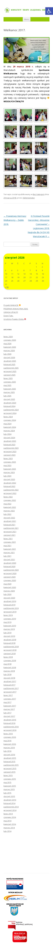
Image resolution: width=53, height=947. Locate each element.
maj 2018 (7, 664)
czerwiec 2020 (10, 580)
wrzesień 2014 (10, 810)
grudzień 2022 (10, 483)
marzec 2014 (9, 827)
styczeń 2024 (9, 437)
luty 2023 (7, 476)
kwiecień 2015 (10, 786)
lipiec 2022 (8, 496)
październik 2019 (11, 608)
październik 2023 (11, 448)
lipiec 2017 (8, 695)
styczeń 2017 (9, 716)
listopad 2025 (9, 364)
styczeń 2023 (9, 479)
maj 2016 (7, 740)
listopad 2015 (9, 761)
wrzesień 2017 (10, 692)
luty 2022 (7, 514)
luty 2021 (7, 556)
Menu (26, 19)
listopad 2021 (9, 524)
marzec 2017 (9, 709)
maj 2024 (7, 423)
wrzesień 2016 (10, 730)
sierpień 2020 (9, 577)
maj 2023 (7, 465)
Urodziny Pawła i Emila (14, 319)
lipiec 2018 (8, 657)
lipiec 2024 (8, 416)
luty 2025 (7, 395)
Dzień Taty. (8, 315)
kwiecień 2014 (10, 824)
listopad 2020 (9, 566)
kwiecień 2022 (10, 507)
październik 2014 (11, 806)
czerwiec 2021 (10, 542)
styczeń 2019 (9, 636)
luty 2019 (7, 632)
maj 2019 (7, 622)
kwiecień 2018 (10, 667)
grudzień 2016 (10, 719)
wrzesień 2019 (10, 611)
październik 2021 (11, 528)
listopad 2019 (9, 604)
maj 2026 (7, 343)
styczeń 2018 (9, 678)
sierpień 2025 (9, 375)
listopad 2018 (9, 643)
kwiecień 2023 (10, 469)
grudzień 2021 (10, 521)
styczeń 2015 (9, 796)
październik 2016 (11, 726)
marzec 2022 (9, 510)
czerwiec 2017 (10, 699)
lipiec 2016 (8, 733)
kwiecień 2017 (10, 705)
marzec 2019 (9, 629)
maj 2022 (7, 503)
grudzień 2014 (10, 800)
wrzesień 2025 (10, 371)
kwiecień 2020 (10, 587)
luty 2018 (7, 674)
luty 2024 (7, 434)
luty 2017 (7, 712)
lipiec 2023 (8, 458)
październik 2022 (11, 490)
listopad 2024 (9, 406)
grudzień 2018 (10, 639)
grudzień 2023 (10, 441)
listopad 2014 (9, 803)
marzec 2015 (9, 789)
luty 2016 (7, 751)
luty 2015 (7, 793)
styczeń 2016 (9, 754)
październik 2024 (11, 409)
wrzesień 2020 (10, 573)
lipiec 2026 (8, 336)
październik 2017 (11, 688)
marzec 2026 (9, 350)
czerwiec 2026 (10, 340)
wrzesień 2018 (10, 650)
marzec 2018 (9, 671)
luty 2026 (7, 354)
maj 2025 (7, 385)
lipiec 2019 (8, 615)
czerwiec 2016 (10, 737)
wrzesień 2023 (10, 451)
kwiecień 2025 (10, 389)
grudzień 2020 (10, 563)
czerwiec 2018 (10, 660)
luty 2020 (7, 594)
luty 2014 (7, 831)
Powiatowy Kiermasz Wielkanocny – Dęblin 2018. (15, 220)
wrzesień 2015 (10, 768)
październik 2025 (11, 368)
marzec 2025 (9, 392)
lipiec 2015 (8, 775)
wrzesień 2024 (10, 413)
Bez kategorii (38, 194)
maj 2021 (7, 545)
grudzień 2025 (10, 361)
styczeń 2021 (9, 559)
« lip (7, 287)
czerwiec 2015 (10, 779)
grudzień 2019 (10, 601)
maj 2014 (7, 820)
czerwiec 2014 (10, 817)
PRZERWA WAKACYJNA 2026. (16, 308)
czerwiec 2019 (10, 618)
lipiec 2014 (8, 813)
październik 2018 (11, 646)
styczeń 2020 (9, 598)
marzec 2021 (9, 552)
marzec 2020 (9, 591)
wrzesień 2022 (10, 493)
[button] (49, 11)
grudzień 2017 (10, 681)
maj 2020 (7, 584)
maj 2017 (7, 702)
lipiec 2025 (8, 378)
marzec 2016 (9, 747)
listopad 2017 (9, 685)
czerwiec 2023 (10, 462)
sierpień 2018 (9, 653)
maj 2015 (7, 782)
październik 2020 (11, 570)
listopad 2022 (9, 486)
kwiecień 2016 (10, 744)
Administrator (29, 198)
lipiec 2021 (8, 538)
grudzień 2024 (10, 402)
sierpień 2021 (9, 535)
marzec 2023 (9, 472)
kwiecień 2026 (10, 347)
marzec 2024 (9, 430)
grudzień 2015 (10, 758)
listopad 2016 (9, 723)
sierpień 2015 (9, 772)
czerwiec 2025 (10, 382)
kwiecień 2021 (10, 549)
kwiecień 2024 (10, 427)
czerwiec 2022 (10, 500)
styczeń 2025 (9, 399)
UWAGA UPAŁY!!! (11, 312)
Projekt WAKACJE (11, 305)
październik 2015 (11, 765)
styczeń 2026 (9, 357)
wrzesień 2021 (10, 531)
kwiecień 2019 (10, 625)
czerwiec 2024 (10, 420)
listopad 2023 (9, 444)
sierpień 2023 (9, 455)
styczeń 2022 (9, 517)
